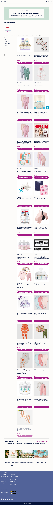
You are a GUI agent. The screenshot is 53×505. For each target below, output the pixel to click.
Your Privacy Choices (14, 476)
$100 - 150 (7, 43)
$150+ (6, 45)
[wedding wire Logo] (6, 492)
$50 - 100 (7, 41)
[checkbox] (4, 39)
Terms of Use (12, 474)
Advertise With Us (4, 481)
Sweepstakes (3, 479)
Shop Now (8, 31)
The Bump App (3, 474)
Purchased (7, 56)
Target (6, 50)
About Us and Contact (5, 476)
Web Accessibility (13, 479)
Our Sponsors (12, 481)
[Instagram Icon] (5, 499)
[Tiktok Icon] (3, 499)
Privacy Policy (3, 483)
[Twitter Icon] (12, 499)
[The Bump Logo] (3, 1)
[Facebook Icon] (1, 499)
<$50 (6, 39)
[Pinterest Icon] (7, 499)
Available (7, 54)
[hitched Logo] (2, 492)
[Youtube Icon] (10, 499)
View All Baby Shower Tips (41, 441)
